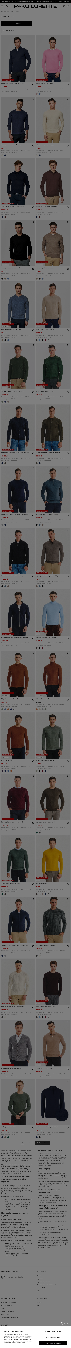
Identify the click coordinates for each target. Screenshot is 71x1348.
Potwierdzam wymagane (53, 1331)
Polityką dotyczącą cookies (19, 1336)
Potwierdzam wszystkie (53, 1343)
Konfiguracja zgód (53, 1337)
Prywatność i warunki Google (17, 1342)
